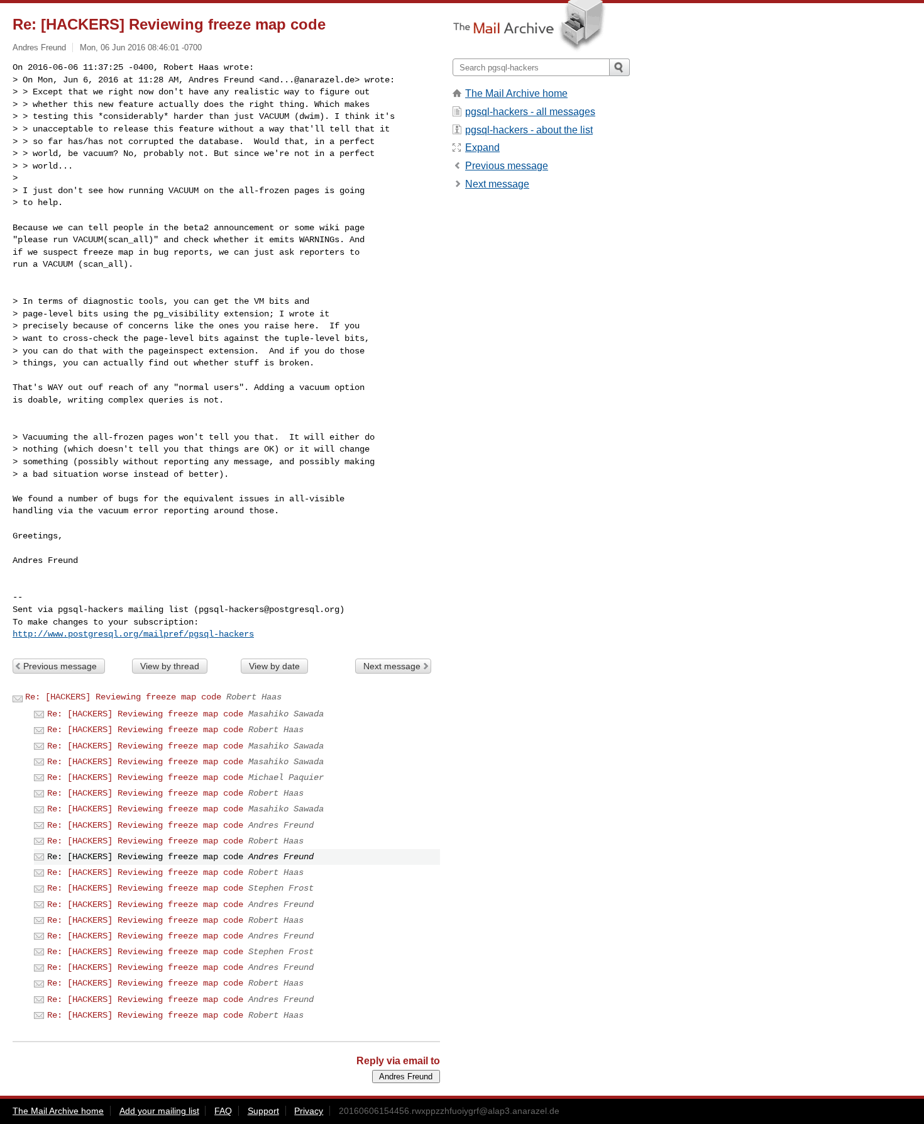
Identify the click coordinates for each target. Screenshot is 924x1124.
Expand (482, 147)
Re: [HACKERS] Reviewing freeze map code (123, 697)
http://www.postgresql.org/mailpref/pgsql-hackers (133, 634)
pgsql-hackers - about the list (529, 130)
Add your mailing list (159, 1111)
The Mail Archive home (516, 93)
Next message (392, 666)
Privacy (308, 1111)
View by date (274, 666)
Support (263, 1111)
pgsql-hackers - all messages (530, 111)
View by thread (169, 666)
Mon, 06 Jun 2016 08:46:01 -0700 (141, 47)
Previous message (60, 666)
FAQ (223, 1111)
